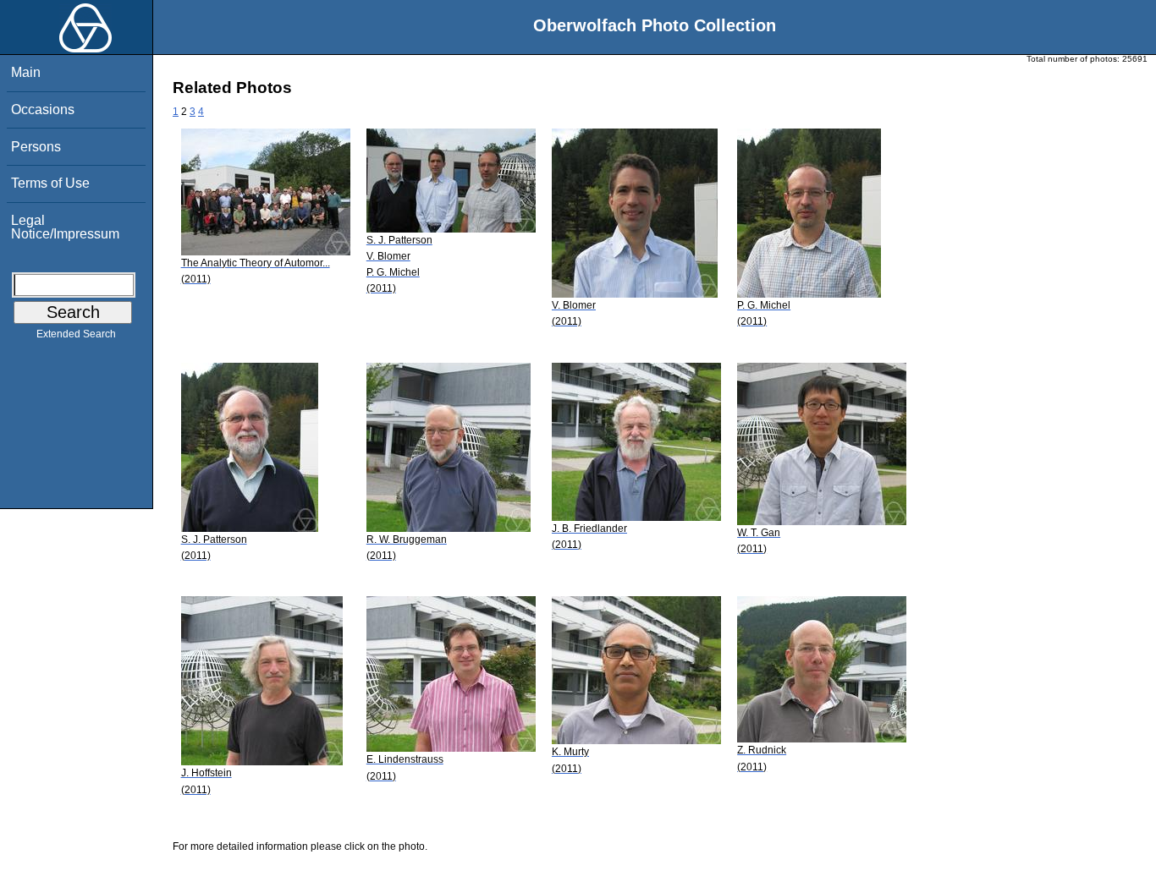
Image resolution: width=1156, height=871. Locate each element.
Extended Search (76, 334)
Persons (36, 147)
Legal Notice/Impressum (65, 227)
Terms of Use (50, 183)
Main (26, 72)
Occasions (42, 109)
